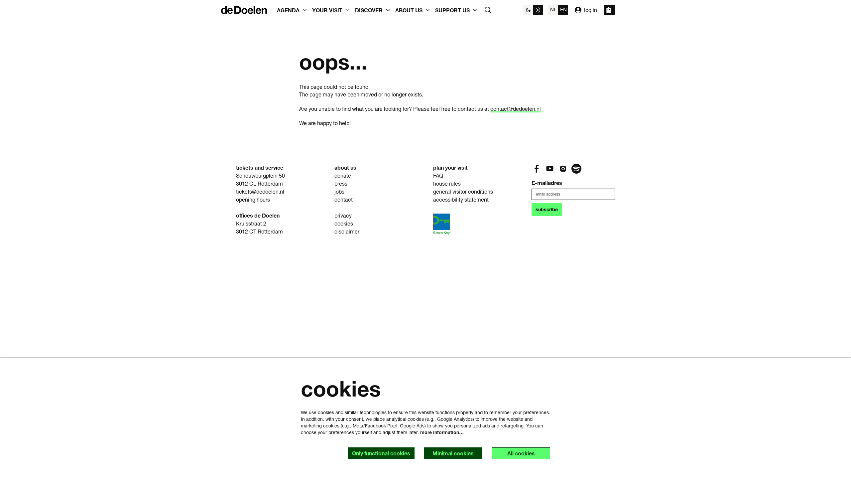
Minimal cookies (453, 453)
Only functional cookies (381, 453)
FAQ (438, 175)
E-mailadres (547, 183)
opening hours (253, 199)
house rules (447, 183)
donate (342, 175)
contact (343, 199)
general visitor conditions (463, 191)
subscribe (547, 209)
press (340, 183)
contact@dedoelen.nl (515, 108)
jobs (339, 191)
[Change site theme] (533, 10)
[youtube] (550, 169)
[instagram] (563, 169)
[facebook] (537, 169)
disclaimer (346, 231)
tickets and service (259, 167)
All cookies (521, 453)
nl (553, 9)
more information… (442, 432)
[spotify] (576, 169)
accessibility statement (461, 199)
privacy (343, 215)
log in (590, 10)
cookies (343, 223)
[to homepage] (244, 10)
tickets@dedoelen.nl (260, 191)
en (563, 9)
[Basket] (609, 10)
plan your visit (450, 167)
